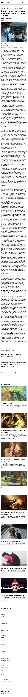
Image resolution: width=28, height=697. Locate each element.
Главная (3, 8)
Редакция (9, 8)
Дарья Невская (6, 18)
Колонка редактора (18, 8)
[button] (26, 2)
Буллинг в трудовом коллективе (11, 354)
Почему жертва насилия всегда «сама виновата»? (13, 431)
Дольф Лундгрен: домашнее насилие (12, 595)
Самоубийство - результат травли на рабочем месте (12, 513)
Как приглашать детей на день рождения (13, 568)
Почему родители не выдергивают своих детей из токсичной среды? (13, 363)
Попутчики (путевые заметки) (10, 541)
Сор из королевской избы (9, 373)
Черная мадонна (6, 488)
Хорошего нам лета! (7, 403)
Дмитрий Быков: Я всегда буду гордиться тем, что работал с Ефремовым (13, 44)
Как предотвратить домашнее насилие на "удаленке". (13, 460)
